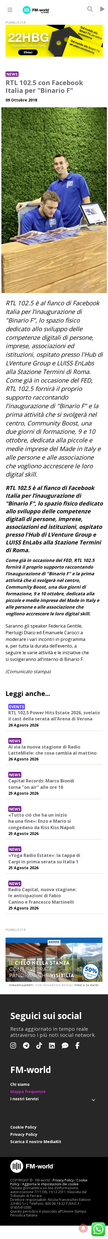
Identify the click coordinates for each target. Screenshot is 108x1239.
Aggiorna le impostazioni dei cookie (50, 1184)
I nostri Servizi (24, 1098)
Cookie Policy (23, 1127)
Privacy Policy (23, 1134)
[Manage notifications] (83, 1228)
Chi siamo (20, 1084)
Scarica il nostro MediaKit (35, 1141)
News (12, 74)
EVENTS (16, 706)
